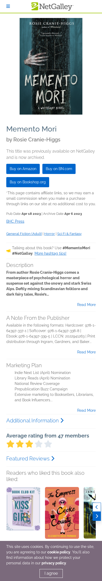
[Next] (97, 516)
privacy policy (54, 563)
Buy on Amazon (23, 169)
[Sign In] (8, 6)
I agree (51, 573)
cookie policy (58, 552)
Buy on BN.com (59, 169)
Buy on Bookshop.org (28, 182)
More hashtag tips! (50, 253)
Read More (86, 305)
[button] (23, 514)
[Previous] (97, 507)
